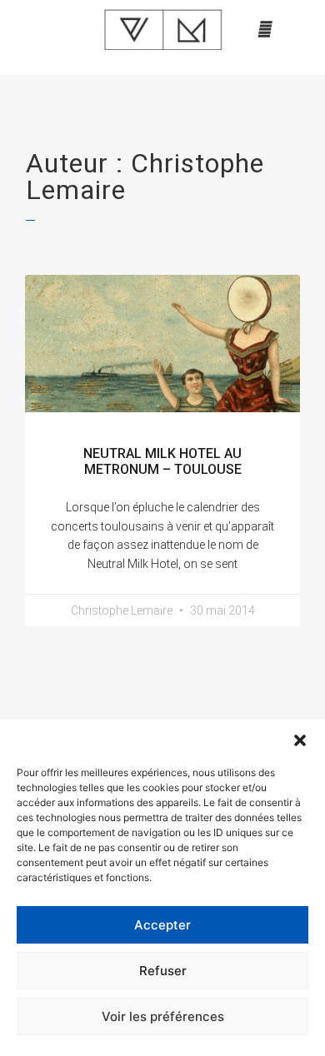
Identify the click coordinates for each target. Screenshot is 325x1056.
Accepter (162, 925)
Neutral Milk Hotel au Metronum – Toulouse (162, 461)
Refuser (163, 971)
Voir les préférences (163, 1016)
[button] (300, 740)
